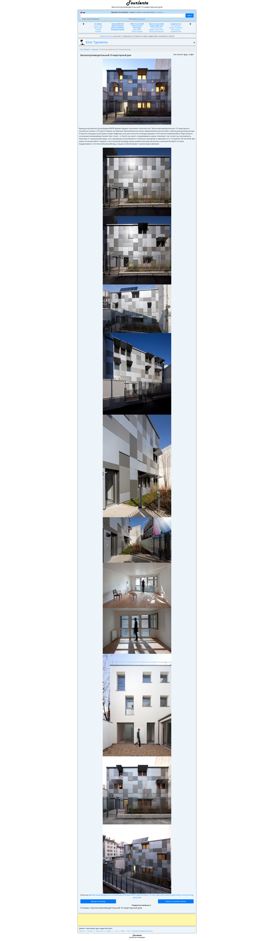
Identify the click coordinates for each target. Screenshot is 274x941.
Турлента (82, 931)
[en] (81, 12)
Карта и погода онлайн (156, 24)
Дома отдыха (137, 30)
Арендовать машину (117, 30)
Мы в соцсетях (175, 30)
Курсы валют (98, 28)
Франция (95, 49)
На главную (98, 24)
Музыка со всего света (156, 30)
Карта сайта (99, 931)
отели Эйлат (141, 19)
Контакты (98, 31)
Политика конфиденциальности (142, 931)
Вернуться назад (98, 901)
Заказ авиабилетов (118, 24)
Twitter (123, 931)
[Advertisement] (137, 920)
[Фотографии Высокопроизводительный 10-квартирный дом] (137, 91)
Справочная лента (106, 36)
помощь (159, 12)
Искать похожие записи (176, 901)
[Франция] (186, 54)
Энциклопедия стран (156, 26)
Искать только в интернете (90, 19)
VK (117, 931)
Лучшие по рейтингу (175, 28)
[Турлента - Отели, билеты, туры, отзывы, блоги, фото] (137, 2)
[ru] (84, 12)
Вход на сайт (98, 26)
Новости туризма (137, 31)
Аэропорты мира (156, 28)
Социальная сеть (175, 24)
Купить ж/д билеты (118, 26)
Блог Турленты (176, 26)
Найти (189, 15)
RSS (128, 931)
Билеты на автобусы (117, 28)
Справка (98, 30)
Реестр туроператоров (156, 31)
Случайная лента (175, 31)
